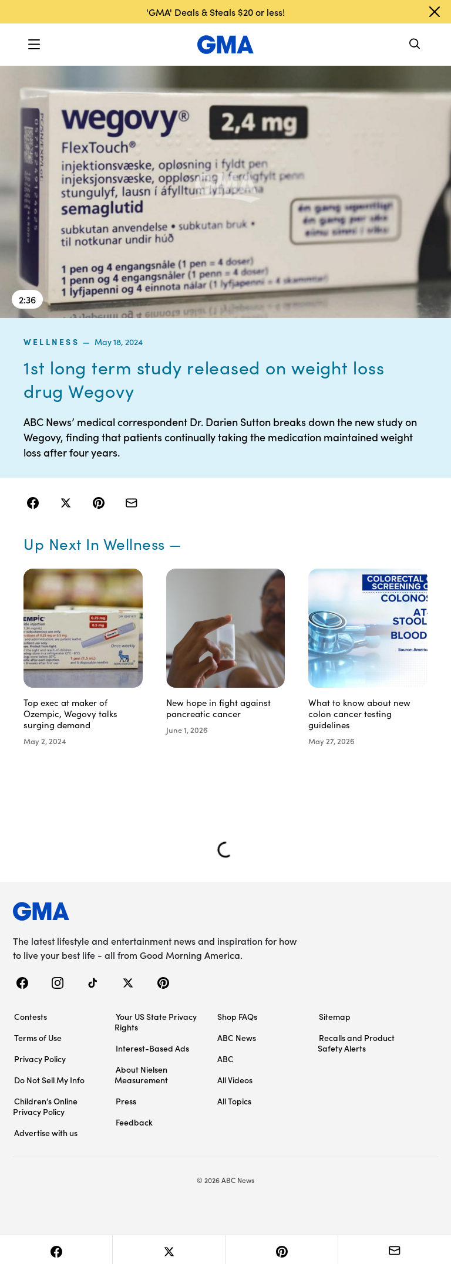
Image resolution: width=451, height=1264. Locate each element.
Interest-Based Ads (152, 1048)
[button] (34, 44)
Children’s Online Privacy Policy (45, 1106)
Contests (30, 1016)
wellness (51, 341)
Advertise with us (46, 1132)
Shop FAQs (237, 1016)
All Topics (234, 1101)
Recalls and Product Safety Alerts (356, 1043)
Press (126, 1101)
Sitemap (335, 1016)
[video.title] (225, 191)
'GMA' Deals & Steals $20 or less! (215, 11)
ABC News (236, 1037)
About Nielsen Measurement (141, 1074)
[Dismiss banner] (435, 12)
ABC (225, 1058)
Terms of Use (38, 1037)
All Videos (235, 1080)
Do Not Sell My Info (49, 1080)
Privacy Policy (40, 1058)
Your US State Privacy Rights (156, 1021)
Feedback (134, 1122)
